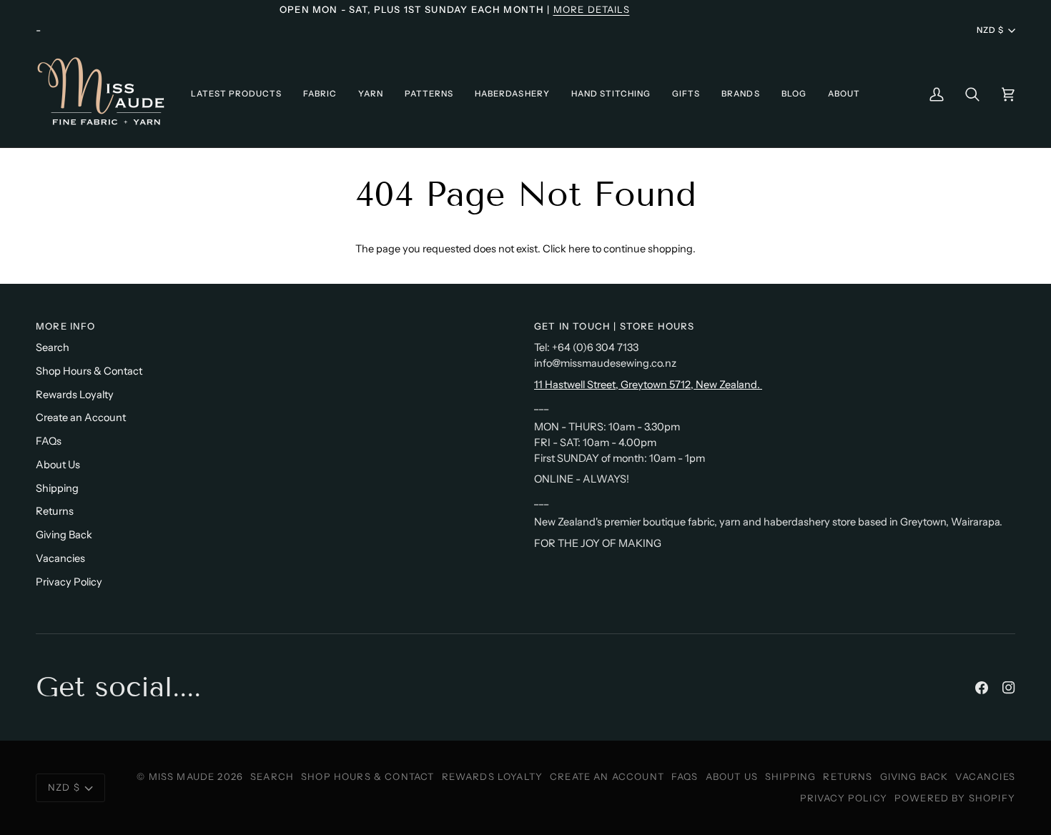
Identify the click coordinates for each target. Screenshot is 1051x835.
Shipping (57, 488)
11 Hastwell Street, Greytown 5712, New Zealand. (648, 384)
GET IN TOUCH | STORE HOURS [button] (614, 326)
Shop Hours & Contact (89, 371)
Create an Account (81, 417)
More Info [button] (66, 326)
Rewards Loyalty (75, 394)
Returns (55, 511)
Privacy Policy (69, 581)
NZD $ (990, 30)
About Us (58, 464)
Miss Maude (182, 776)
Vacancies (60, 558)
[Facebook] (981, 687)
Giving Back (64, 534)
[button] (236, 94)
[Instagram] (1008, 687)
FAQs (48, 441)
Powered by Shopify (954, 798)
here (579, 248)
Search (52, 347)
